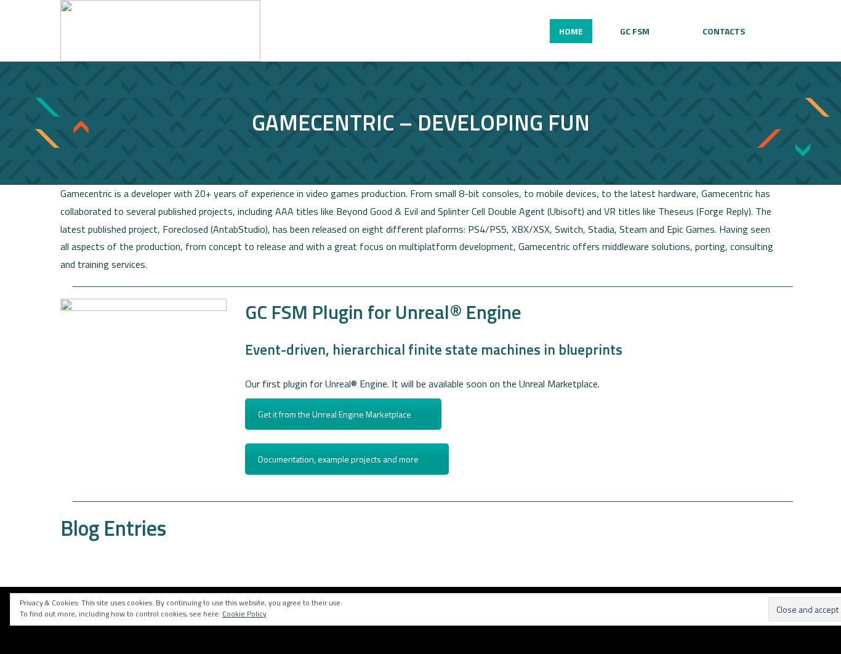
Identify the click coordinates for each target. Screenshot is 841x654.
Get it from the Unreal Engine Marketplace (334, 414)
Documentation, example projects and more (338, 459)
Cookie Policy (244, 614)
